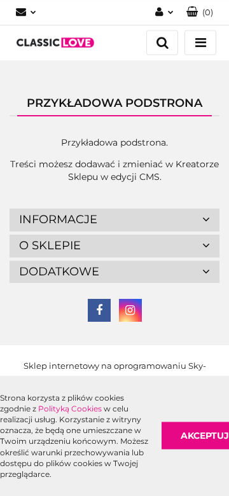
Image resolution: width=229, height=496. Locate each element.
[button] (199, 12)
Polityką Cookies (70, 408)
